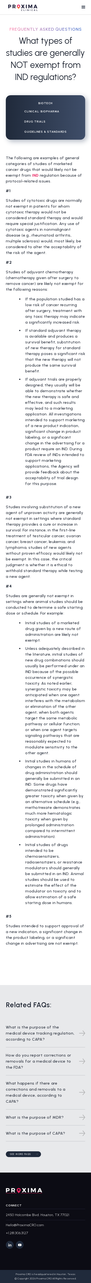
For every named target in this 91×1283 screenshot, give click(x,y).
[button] (83, 7)
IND (36, 175)
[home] (21, 7)
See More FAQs (20, 1154)
